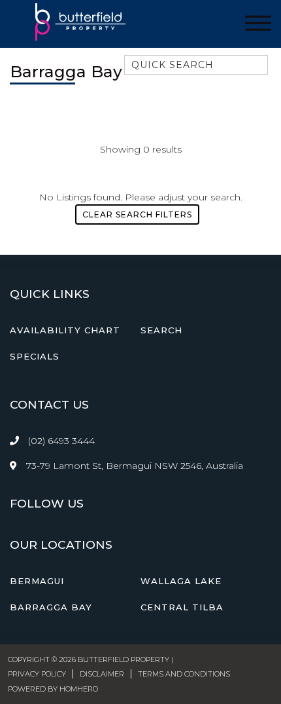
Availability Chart (65, 330)
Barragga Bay (51, 607)
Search (161, 330)
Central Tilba (181, 607)
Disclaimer (102, 673)
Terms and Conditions (184, 673)
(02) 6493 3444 (61, 441)
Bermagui (37, 581)
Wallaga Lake (181, 581)
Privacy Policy (37, 673)
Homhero (78, 689)
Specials (34, 356)
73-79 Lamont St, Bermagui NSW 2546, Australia (133, 466)
